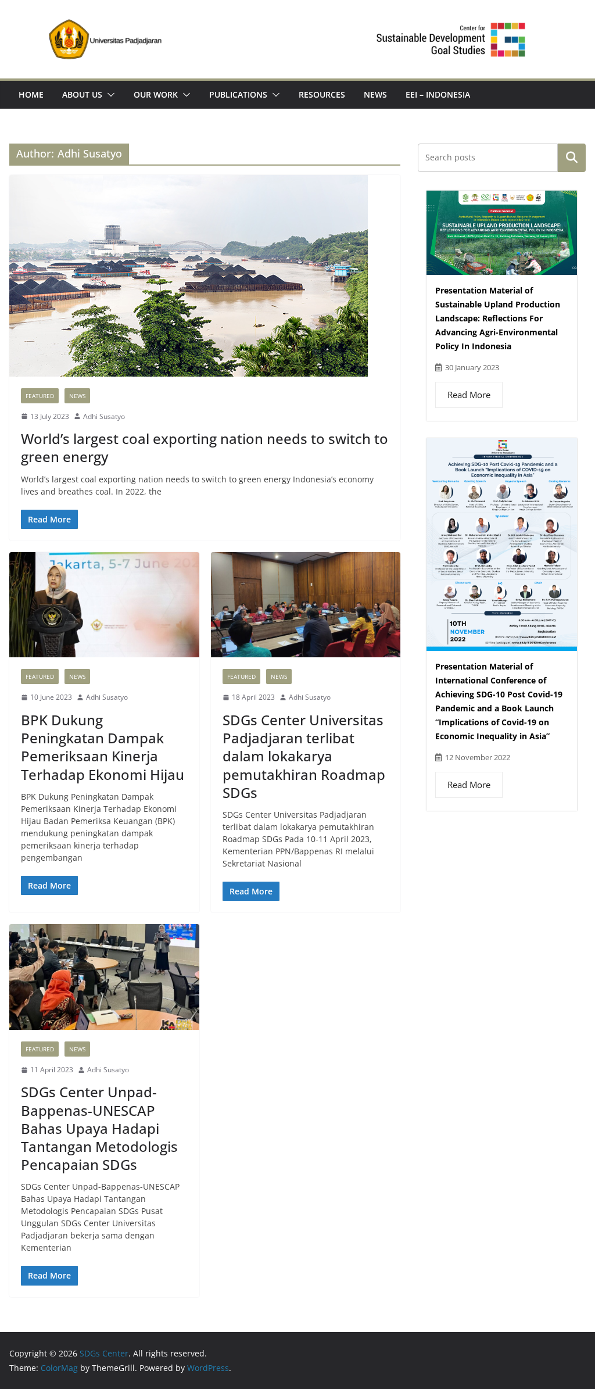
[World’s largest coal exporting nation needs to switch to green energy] (204, 276)
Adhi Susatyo (104, 416)
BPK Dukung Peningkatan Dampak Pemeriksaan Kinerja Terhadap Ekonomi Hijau (102, 747)
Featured (40, 396)
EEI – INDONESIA (438, 94)
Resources (322, 94)
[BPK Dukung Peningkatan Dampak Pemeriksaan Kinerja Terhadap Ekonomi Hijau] (104, 605)
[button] (108, 95)
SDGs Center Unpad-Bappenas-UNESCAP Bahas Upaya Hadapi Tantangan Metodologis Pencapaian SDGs (99, 1128)
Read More (468, 394)
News (375, 94)
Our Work (156, 94)
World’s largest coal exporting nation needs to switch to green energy (204, 447)
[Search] (572, 157)
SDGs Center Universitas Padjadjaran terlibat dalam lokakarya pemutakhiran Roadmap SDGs (304, 756)
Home (31, 94)
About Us (82, 94)
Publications (238, 94)
